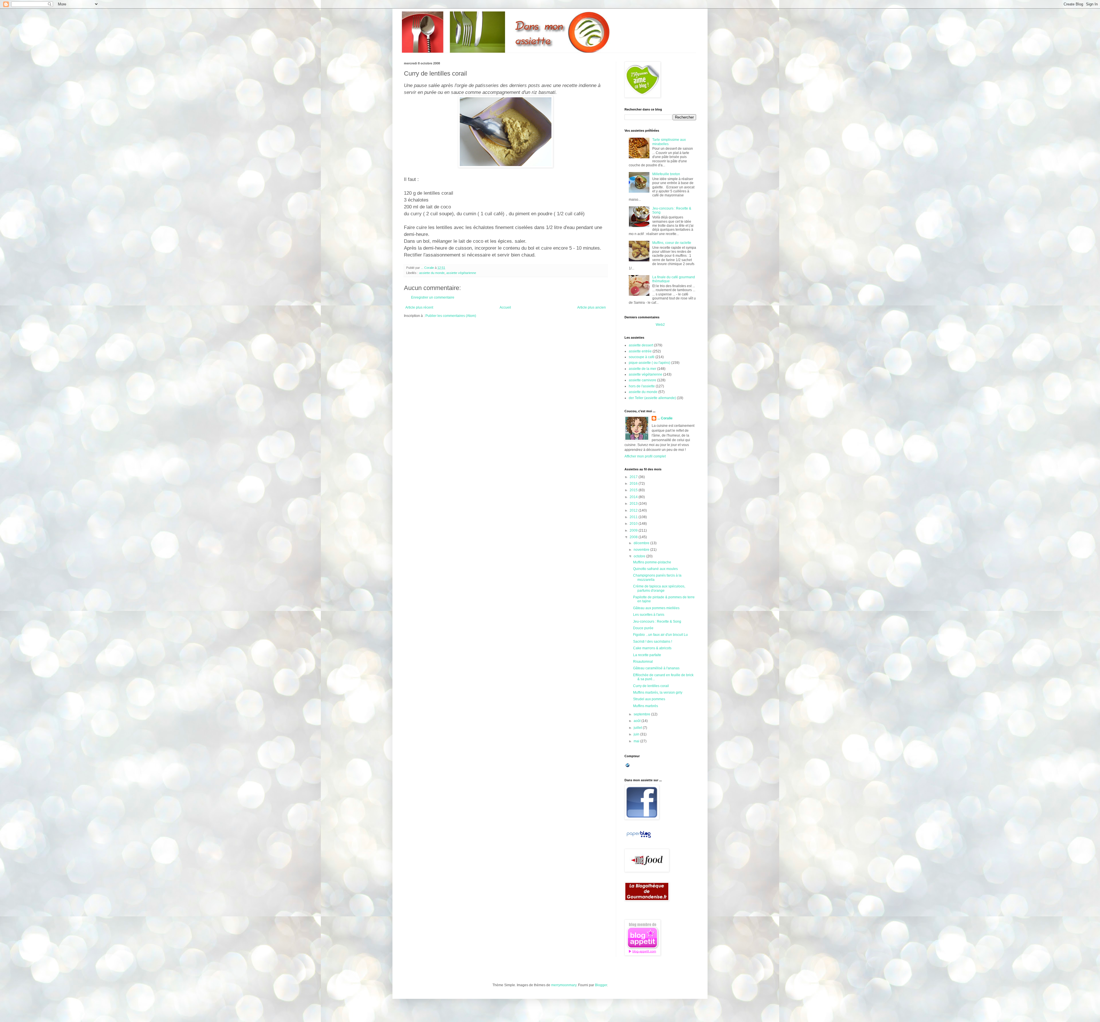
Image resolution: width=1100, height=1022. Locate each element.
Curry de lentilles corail (651, 686)
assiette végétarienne (461, 273)
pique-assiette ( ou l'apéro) (649, 363)
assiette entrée (640, 351)
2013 (634, 504)
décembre (642, 543)
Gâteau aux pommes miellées (656, 608)
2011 (634, 517)
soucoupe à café (642, 357)
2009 (634, 530)
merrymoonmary (563, 985)
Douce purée (643, 628)
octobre (640, 556)
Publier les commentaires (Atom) (450, 316)
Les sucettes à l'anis (648, 615)
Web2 (660, 325)
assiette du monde (432, 273)
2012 (634, 510)
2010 (634, 524)
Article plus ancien (591, 307)
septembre (642, 714)
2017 (634, 477)
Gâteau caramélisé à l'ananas (656, 668)
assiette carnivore (642, 380)
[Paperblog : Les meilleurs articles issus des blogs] (638, 838)
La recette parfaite (647, 655)
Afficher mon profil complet (645, 456)
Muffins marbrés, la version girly (657, 692)
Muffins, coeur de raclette (671, 243)
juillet (638, 728)
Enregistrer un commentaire (432, 297)
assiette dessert (641, 345)
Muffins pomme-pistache (652, 562)
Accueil (505, 307)
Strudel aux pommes (649, 699)
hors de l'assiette (642, 386)
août (637, 721)
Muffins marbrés (645, 706)
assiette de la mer (642, 369)
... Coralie (665, 418)
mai (637, 741)
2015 (634, 490)
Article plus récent (419, 307)
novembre (642, 550)
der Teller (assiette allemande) (652, 398)
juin (637, 734)
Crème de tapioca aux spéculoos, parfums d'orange (659, 588)
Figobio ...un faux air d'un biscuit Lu (660, 635)
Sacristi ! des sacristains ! (652, 642)
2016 (634, 484)
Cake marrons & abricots (652, 648)
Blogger (601, 985)
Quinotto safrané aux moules (655, 569)
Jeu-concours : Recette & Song (657, 621)
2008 (634, 537)
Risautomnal (643, 662)
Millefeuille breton (666, 174)
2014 (634, 497)
